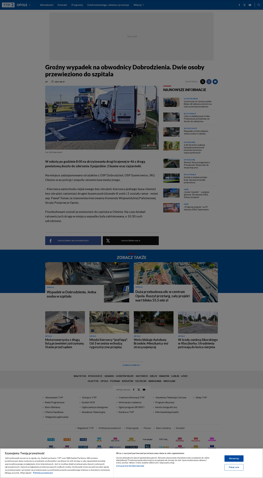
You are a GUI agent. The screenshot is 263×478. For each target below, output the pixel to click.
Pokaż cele (234, 467)
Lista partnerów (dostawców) (130, 466)
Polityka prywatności (43, 473)
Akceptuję (234, 458)
